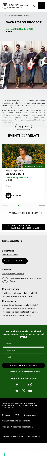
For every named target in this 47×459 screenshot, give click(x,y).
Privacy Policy (18, 436)
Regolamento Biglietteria (15, 261)
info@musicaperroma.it (13, 274)
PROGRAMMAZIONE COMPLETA (23, 213)
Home (5, 16)
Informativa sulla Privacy (29, 371)
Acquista (18, 195)
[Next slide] (42, 206)
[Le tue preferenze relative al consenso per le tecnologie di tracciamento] (4, 454)
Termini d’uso (33, 436)
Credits (5, 436)
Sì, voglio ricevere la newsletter (23, 365)
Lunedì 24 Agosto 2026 (17, 178)
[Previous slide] (5, 206)
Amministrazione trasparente (16, 421)
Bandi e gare (30, 415)
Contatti (6, 415)
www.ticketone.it (10, 255)
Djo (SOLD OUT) (15, 174)
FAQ (17, 415)
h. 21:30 (9, 180)
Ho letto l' (25, 371)
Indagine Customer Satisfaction (17, 427)
